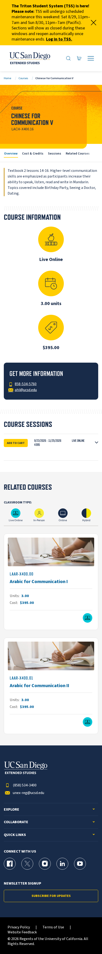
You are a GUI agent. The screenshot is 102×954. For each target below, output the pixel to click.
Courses (23, 78)
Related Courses (78, 153)
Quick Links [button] (15, 834)
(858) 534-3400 (25, 785)
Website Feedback (22, 932)
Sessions (54, 153)
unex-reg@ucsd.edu (28, 792)
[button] (51, 443)
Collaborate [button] (16, 822)
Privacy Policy (19, 927)
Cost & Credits (32, 153)
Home (7, 78)
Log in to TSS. (59, 39)
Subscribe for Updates (51, 896)
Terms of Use (53, 927)
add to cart (16, 443)
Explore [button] (11, 809)
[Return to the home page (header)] (29, 58)
